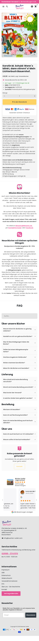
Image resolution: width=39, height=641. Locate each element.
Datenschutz (6, 575)
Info (3, 584)
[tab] (19, 330)
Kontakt (19, 466)
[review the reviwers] (18, 498)
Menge (5, 93)
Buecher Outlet (25, 626)
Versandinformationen (9, 581)
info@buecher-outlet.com (12, 538)
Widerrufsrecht (7, 578)
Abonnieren (30, 615)
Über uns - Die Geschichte (11, 587)
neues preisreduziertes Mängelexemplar (16, 136)
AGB (3, 573)
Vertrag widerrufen (11, 593)
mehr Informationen (18, 143)
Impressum (6, 570)
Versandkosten (23, 76)
